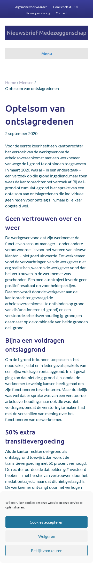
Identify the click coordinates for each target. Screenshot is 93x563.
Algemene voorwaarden (31, 7)
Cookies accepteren (46, 522)
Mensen (26, 82)
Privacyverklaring (38, 13)
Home (10, 82)
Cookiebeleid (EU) (65, 7)
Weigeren (46, 536)
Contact (61, 13)
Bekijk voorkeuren (46, 550)
